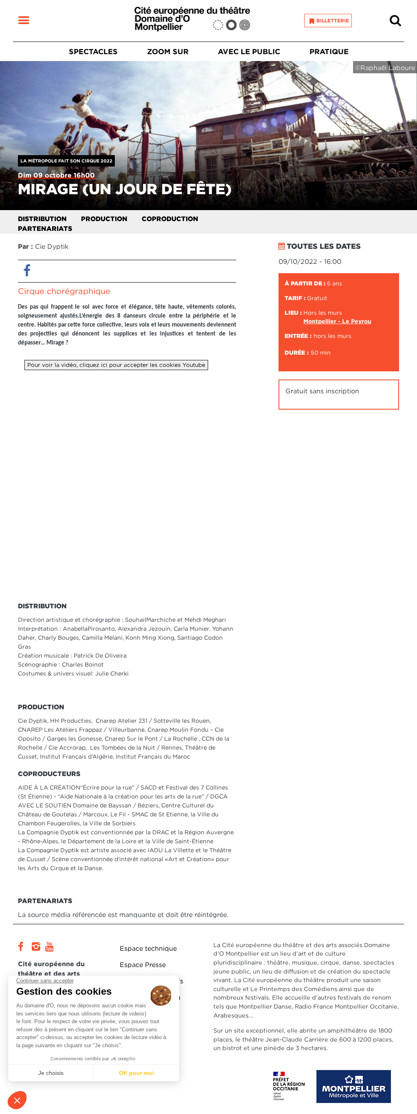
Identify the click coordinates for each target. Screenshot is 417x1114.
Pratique (329, 51)
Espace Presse (143, 965)
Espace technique (148, 948)
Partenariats (45, 228)
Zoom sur (168, 51)
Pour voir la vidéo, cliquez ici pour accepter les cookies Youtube (116, 365)
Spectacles (93, 51)
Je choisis (51, 1073)
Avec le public (249, 51)
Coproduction (170, 219)
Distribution (42, 219)
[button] (17, 1100)
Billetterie (332, 21)
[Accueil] (192, 21)
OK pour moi (136, 1073)
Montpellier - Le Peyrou (337, 321)
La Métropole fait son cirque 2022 (66, 161)
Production (104, 219)
